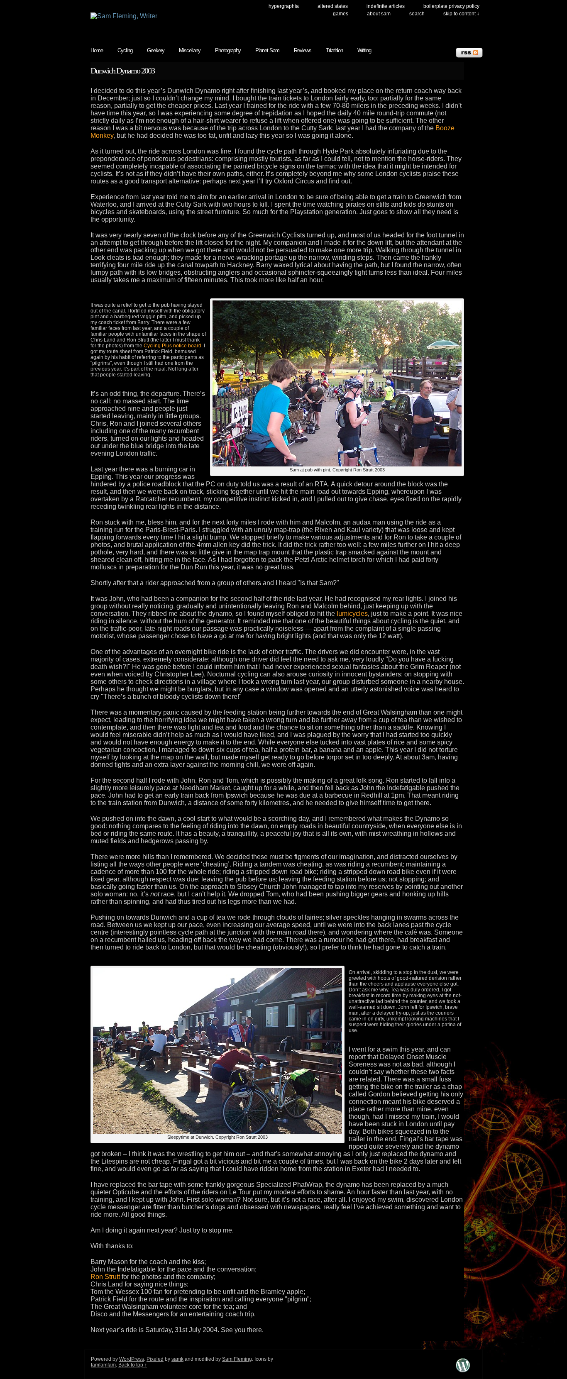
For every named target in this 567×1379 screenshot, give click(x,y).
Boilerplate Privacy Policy (451, 6)
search (417, 14)
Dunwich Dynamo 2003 (122, 70)
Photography (228, 50)
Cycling (124, 50)
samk (177, 1359)
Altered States (333, 6)
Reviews (302, 50)
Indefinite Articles (386, 6)
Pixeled (155, 1359)
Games (340, 14)
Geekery (155, 50)
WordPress (131, 1359)
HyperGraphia (284, 6)
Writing (364, 50)
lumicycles (352, 613)
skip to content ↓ (461, 14)
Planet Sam (267, 50)
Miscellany (189, 50)
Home (96, 50)
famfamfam (103, 1365)
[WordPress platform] (463, 1372)
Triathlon (334, 50)
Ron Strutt (105, 1276)
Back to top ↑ (132, 1365)
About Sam (379, 14)
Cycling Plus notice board (172, 346)
